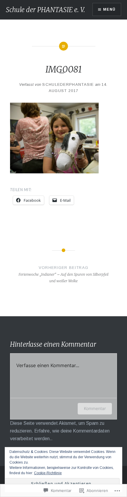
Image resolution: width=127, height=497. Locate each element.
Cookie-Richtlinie (48, 473)
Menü (109, 9)
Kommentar (95, 408)
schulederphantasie (68, 84)
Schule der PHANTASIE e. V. (45, 10)
